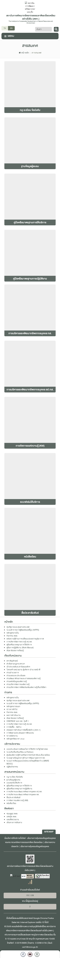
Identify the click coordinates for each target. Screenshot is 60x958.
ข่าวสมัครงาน (12, 735)
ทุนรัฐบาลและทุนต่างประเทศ (18, 627)
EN (11, 28)
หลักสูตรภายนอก (13, 706)
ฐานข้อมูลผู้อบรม (13, 779)
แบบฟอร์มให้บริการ (14, 782)
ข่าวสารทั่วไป (12, 709)
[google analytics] (30, 881)
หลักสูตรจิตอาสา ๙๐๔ (15, 738)
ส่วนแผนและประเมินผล (16, 675)
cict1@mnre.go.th (30, 947)
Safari (14, 922)
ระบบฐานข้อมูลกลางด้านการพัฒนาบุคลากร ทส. (26, 757)
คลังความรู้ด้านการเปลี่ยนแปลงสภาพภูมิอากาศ (25, 638)
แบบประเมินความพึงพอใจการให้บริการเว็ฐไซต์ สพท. (27, 749)
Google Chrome (40, 918)
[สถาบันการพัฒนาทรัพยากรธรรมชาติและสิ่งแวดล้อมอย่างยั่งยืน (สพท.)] (30, 7)
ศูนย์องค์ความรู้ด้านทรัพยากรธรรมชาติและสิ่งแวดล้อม (28, 755)
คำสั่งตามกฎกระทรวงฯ (16, 663)
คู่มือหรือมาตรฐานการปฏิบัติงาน (19, 788)
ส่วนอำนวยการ (13, 672)
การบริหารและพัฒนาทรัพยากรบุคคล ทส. (23, 794)
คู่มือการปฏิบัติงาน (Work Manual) (20, 647)
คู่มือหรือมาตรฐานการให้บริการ (19, 644)
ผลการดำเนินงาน (14, 715)
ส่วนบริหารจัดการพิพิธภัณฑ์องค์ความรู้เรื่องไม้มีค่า (26, 687)
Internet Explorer (27, 922)
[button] (37, 954)
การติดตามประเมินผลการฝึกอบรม (20, 732)
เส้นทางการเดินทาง (14, 822)
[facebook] (23, 954)
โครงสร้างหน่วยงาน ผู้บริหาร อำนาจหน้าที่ (23, 669)
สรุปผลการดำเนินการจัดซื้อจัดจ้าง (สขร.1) (23, 730)
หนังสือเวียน (11, 803)
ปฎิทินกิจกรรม (12, 766)
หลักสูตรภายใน (13, 632)
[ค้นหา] (56, 29)
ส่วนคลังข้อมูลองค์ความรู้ (17, 681)
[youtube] (30, 954)
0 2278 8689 (21, 943)
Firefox (51, 918)
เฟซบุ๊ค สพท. (12, 816)
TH (5, 28)
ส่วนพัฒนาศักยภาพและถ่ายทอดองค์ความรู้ (23, 678)
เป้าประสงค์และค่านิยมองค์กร (18, 666)
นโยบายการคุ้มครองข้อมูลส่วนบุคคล (34, 846)
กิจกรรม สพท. (12, 635)
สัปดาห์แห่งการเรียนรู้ (15, 650)
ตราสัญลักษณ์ (12, 660)
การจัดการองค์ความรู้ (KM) (17, 800)
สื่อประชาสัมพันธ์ (13, 797)
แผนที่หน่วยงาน (13, 819)
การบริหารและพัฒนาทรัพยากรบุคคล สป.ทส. (24, 791)
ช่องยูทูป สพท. (12, 813)
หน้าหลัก (25, 52)
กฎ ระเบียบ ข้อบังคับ (15, 776)
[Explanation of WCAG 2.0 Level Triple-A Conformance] (27, 876)
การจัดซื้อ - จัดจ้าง (14, 727)
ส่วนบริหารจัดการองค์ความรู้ (18, 684)
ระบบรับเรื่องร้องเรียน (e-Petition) (20, 752)
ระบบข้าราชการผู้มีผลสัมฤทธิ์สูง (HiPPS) (23, 630)
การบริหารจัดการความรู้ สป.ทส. (19, 641)
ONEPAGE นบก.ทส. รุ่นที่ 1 (18, 721)
